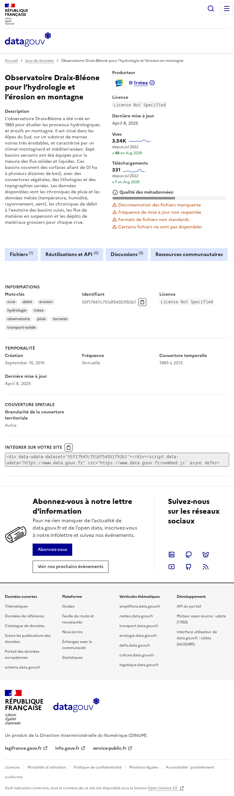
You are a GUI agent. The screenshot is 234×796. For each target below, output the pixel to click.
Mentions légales (143, 767)
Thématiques (16, 606)
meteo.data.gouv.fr (136, 616)
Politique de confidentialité (98, 767)
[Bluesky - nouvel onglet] (206, 554)
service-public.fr (109, 748)
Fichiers (21, 254)
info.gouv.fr (67, 748)
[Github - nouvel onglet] (189, 567)
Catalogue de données (24, 626)
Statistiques (72, 657)
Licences (12, 767)
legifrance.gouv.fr (23, 748)
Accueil (11, 60)
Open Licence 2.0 (162, 788)
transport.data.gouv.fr (138, 626)
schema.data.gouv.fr (23, 667)
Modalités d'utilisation (46, 767)
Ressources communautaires (189, 254)
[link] (52, 550)
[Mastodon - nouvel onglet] (189, 554)
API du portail (189, 606)
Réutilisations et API (71, 254)
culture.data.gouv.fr (136, 655)
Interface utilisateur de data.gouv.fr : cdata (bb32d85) (197, 638)
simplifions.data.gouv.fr (139, 606)
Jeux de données (39, 60)
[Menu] (227, 8)
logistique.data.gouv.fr (139, 665)
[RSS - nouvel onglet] (206, 567)
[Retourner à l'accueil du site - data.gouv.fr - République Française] (76, 707)
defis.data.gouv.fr (134, 645)
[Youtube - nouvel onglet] (171, 567)
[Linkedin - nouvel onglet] (171, 554)
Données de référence (24, 616)
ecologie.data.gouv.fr (138, 635)
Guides (68, 606)
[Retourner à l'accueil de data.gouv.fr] (28, 40)
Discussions (127, 254)
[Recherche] (211, 8)
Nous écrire (72, 632)
